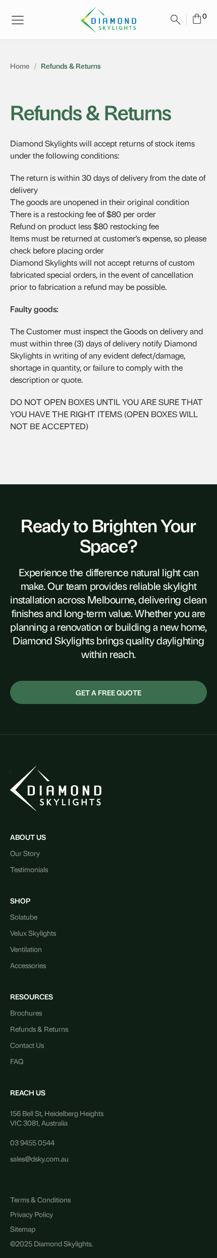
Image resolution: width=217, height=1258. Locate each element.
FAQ (16, 1061)
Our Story (25, 853)
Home (20, 65)
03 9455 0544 (32, 1142)
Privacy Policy (31, 1214)
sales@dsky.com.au (39, 1158)
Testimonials (29, 869)
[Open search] (176, 19)
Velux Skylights (33, 932)
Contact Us (27, 1044)
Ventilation (26, 948)
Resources (31, 996)
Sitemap (22, 1228)
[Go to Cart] (197, 20)
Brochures (26, 1012)
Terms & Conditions (40, 1199)
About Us (28, 836)
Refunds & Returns (39, 1028)
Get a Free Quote (108, 692)
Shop (20, 900)
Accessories (28, 965)
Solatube (23, 916)
